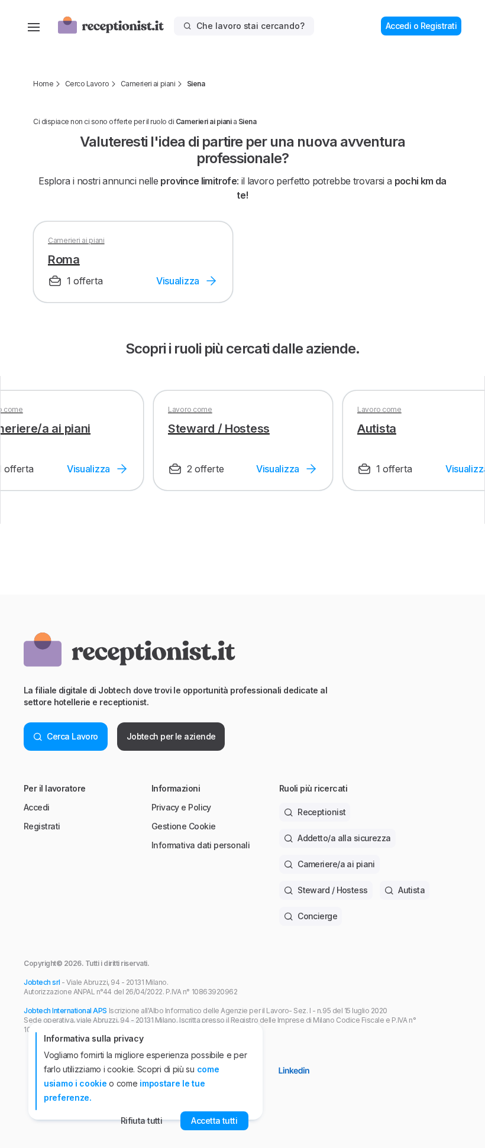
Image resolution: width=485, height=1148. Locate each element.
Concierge (317, 916)
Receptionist (321, 812)
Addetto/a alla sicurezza (344, 838)
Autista (411, 890)
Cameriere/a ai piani (336, 864)
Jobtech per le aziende (171, 736)
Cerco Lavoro (87, 83)
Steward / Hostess (332, 890)
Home (43, 83)
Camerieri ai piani (148, 83)
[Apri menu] (34, 26)
